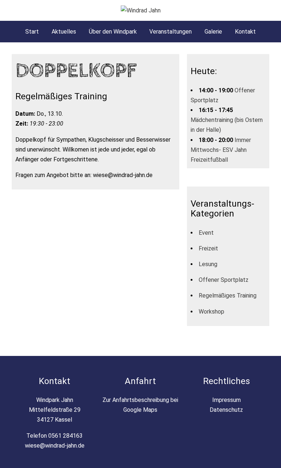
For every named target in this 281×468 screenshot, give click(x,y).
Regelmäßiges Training (227, 295)
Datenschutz (226, 409)
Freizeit (208, 248)
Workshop (211, 311)
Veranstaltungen (170, 31)
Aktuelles (64, 31)
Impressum (226, 399)
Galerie (213, 31)
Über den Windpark (113, 31)
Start (32, 31)
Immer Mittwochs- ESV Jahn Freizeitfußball (221, 150)
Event (206, 232)
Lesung (208, 264)
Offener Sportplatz (223, 279)
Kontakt (245, 31)
